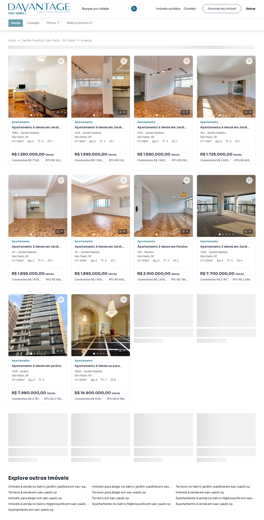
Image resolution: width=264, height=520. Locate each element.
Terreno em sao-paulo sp (110, 498)
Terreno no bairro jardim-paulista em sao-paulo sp (213, 486)
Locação (33, 23)
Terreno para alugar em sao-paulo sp (119, 492)
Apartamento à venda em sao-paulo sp (204, 504)
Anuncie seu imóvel (222, 9)
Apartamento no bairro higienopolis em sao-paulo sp (131, 504)
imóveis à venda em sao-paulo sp (200, 492)
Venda (15, 23)
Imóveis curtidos (168, 9)
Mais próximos (78, 23)
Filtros (51, 23)
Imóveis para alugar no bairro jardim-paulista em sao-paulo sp (137, 486)
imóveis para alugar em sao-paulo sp (35, 498)
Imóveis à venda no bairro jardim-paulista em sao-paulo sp (51, 486)
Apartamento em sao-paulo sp (31, 510)
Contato (190, 9)
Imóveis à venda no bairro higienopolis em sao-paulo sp (49, 504)
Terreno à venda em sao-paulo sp (32, 492)
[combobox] (108, 8)
